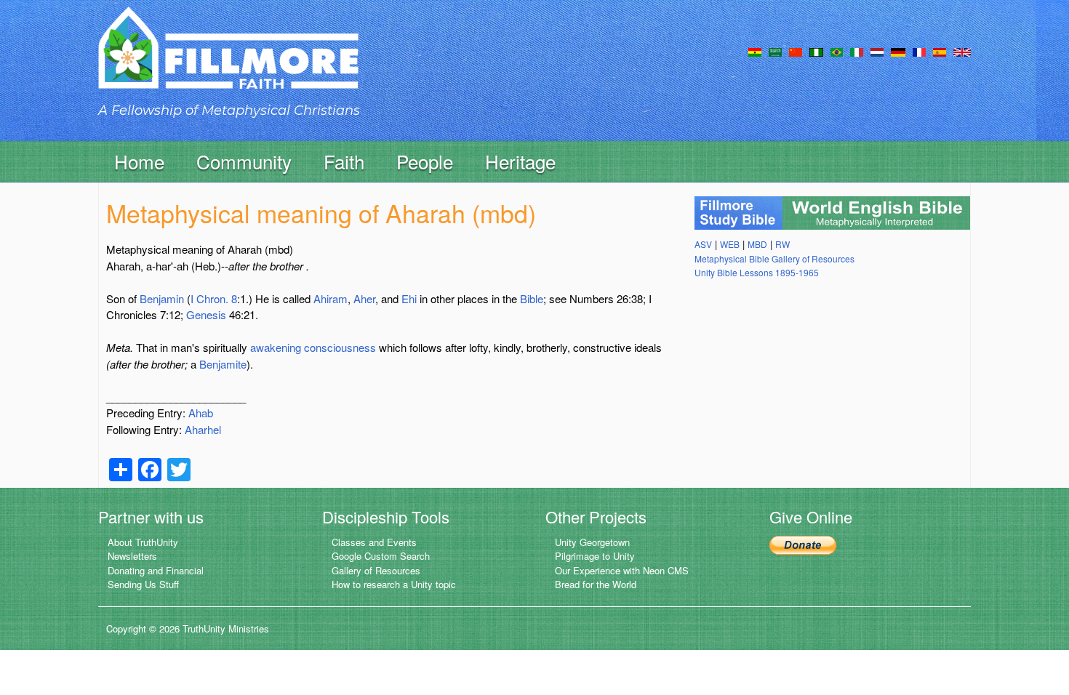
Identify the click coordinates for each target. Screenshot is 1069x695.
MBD (757, 244)
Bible (531, 298)
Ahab (200, 412)
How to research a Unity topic (394, 584)
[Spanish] (939, 51)
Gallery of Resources (376, 570)
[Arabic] (775, 51)
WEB (730, 244)
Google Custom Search (381, 556)
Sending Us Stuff (143, 584)
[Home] (228, 61)
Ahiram (330, 298)
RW (782, 244)
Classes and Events (374, 542)
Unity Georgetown (592, 542)
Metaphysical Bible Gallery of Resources (774, 258)
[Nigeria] (816, 51)
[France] (919, 51)
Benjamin (162, 298)
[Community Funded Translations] (962, 51)
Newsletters (132, 556)
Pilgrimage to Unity (595, 556)
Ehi (409, 298)
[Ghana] (754, 51)
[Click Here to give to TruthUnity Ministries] (802, 543)
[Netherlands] (877, 51)
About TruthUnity (143, 542)
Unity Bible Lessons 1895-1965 (756, 272)
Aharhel (203, 429)
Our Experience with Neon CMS (622, 570)
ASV (703, 244)
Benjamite (223, 363)
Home (139, 161)
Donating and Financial (156, 570)
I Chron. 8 (214, 298)
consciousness (340, 347)
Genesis (206, 314)
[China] (795, 51)
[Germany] (898, 51)
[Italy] (856, 51)
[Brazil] (836, 51)
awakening (275, 347)
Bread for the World (595, 584)
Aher (364, 298)
